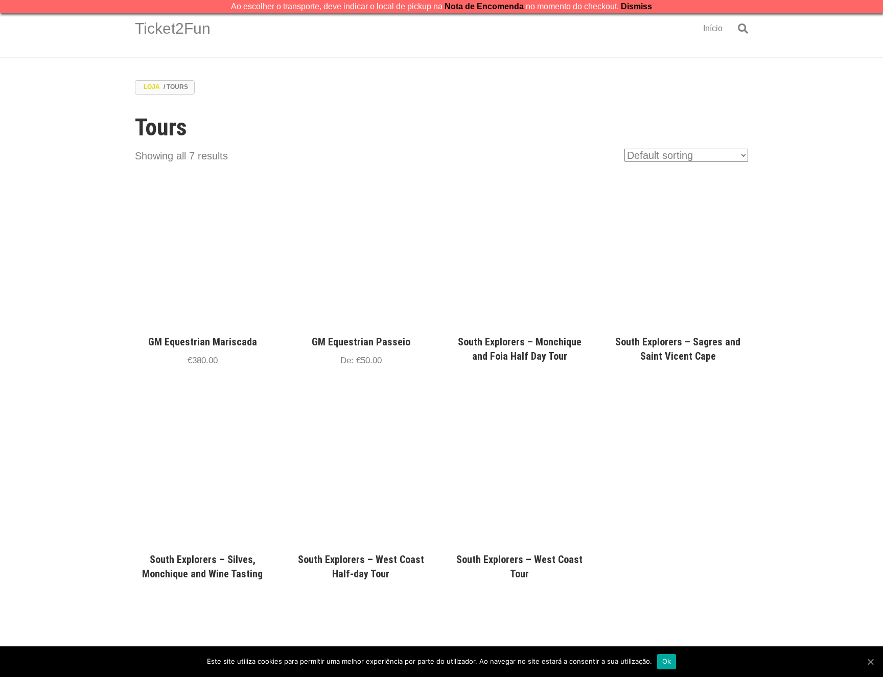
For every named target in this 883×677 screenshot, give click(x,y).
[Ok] (870, 662)
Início (713, 28)
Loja (152, 86)
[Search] (739, 28)
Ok (666, 661)
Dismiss (636, 6)
